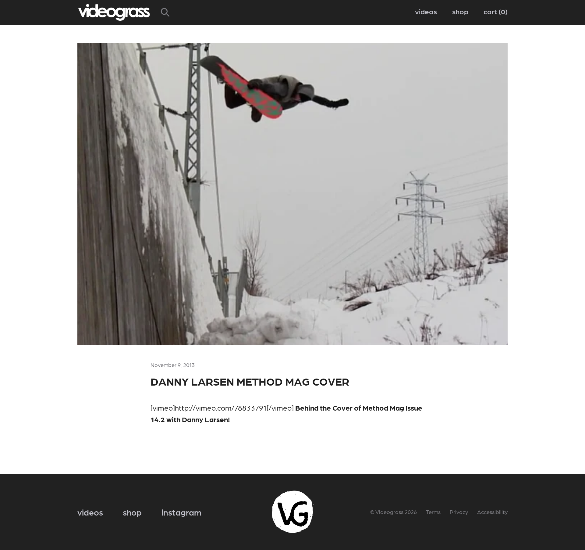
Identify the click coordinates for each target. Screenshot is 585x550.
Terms (433, 512)
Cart (494, 11)
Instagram (181, 512)
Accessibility (492, 512)
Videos (426, 11)
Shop (460, 11)
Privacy (459, 512)
